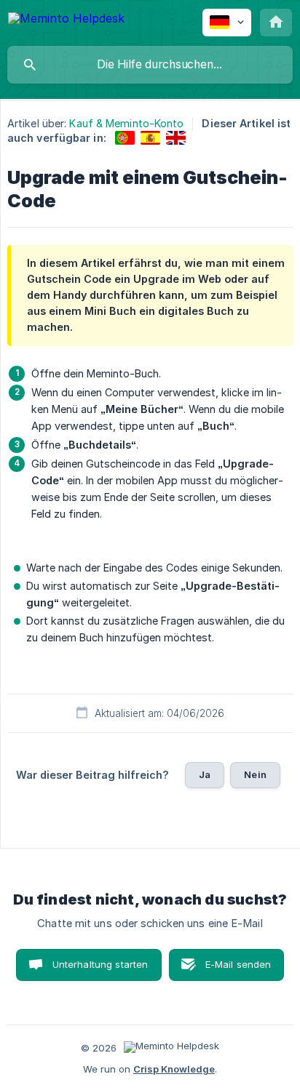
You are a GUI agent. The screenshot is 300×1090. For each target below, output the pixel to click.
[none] (66, 21)
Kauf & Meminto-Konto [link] (126, 123)
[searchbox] (150, 65)
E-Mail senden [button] (238, 964)
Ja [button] (204, 774)
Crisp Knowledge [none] (174, 1069)
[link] (125, 138)
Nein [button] (255, 774)
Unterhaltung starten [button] (100, 964)
